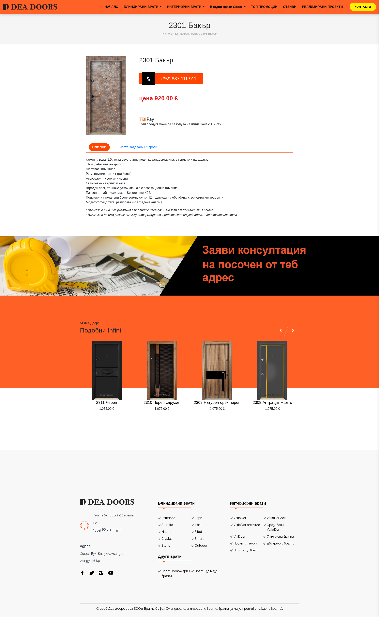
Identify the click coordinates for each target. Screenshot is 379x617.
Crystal (166, 539)
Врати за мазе (206, 571)
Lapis (199, 518)
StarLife (167, 525)
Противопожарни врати (175, 573)
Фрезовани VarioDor (275, 527)
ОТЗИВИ (289, 6)
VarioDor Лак (276, 518)
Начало (167, 33)
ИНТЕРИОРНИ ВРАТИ (184, 6)
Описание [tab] (99, 147)
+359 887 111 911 (178, 78)
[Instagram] (101, 573)
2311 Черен (106, 402)
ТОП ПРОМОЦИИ (264, 6)
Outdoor (201, 545)
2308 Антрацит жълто (272, 402)
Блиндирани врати (186, 33)
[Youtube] (110, 573)
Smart (199, 539)
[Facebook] (82, 573)
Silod (198, 532)
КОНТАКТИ (363, 6)
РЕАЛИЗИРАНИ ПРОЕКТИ (322, 6)
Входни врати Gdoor (226, 6)
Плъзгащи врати (247, 550)
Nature (166, 532)
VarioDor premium (247, 525)
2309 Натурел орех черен (217, 402)
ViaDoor (239, 536)
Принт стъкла (245, 543)
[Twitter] (91, 573)
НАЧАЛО (111, 6)
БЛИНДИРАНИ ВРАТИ (141, 6)
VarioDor (240, 518)
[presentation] (281, 418)
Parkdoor (168, 518)
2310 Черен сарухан (162, 402)
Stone (165, 545)
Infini (198, 525)
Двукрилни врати (280, 543)
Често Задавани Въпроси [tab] (138, 147)
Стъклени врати (280, 536)
